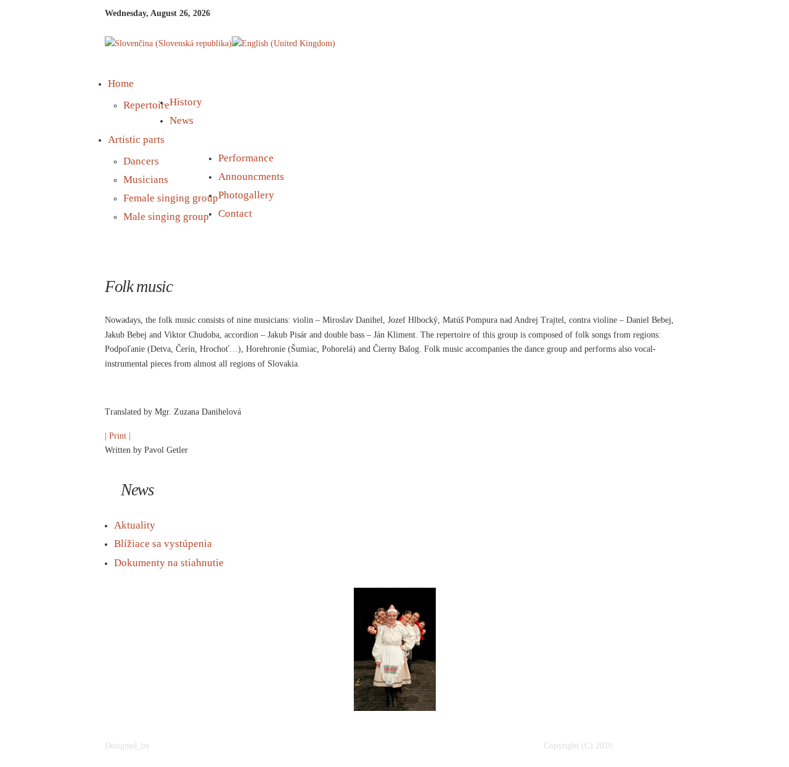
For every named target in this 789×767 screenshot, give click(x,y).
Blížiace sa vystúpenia (163, 544)
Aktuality (134, 525)
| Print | (118, 435)
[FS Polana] (652, 747)
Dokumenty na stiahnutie (169, 563)
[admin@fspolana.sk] (204, 747)
